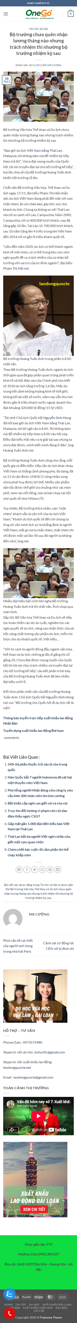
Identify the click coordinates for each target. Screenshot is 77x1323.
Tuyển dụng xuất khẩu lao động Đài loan (33, 730)
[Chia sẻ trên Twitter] (34, 869)
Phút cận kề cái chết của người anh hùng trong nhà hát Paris (18, 945)
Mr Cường (54, 65)
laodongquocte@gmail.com (33, 1077)
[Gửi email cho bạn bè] (42, 869)
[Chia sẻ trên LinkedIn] (57, 869)
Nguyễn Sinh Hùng (57, 418)
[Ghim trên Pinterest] (50, 869)
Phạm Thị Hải (50, 193)
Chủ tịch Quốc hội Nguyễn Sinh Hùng (46, 697)
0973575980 (32, 1042)
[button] (5, 14)
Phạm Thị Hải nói (16, 268)
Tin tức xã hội (38, 28)
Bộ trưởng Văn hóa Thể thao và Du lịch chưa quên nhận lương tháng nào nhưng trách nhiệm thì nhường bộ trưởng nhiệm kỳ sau (38, 893)
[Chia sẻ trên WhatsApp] (19, 869)
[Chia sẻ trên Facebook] (26, 869)
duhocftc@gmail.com (49, 1052)
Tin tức (20, 1304)
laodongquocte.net (17, 1067)
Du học (34, 1304)
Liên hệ (39, 1310)
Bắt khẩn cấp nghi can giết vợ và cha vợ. (38, 803)
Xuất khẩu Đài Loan (57, 1304)
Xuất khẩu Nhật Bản (38, 1307)
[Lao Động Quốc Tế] (38, 13)
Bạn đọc (62, 1307)
